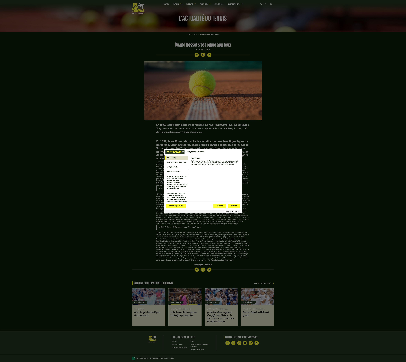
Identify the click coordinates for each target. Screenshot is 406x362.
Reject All (220, 205)
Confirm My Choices (176, 205)
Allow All (234, 205)
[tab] (176, 158)
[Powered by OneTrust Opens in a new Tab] (232, 211)
